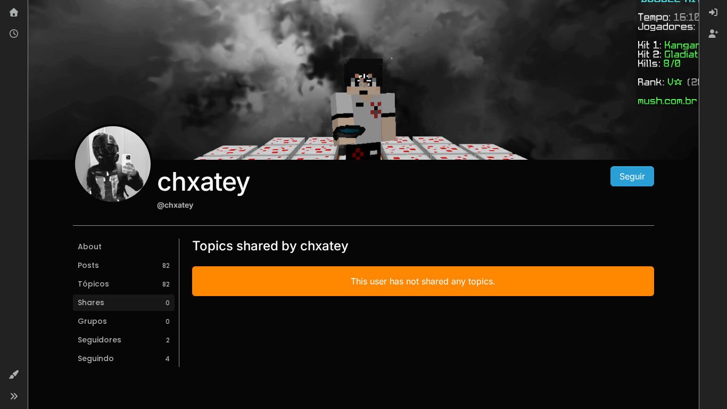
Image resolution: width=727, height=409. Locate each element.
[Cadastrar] (713, 34)
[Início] (13, 12)
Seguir (632, 176)
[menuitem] (713, 12)
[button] (13, 374)
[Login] (713, 12)
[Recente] (13, 34)
